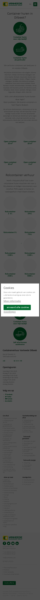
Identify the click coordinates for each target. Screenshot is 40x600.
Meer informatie (12, 301)
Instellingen (10, 312)
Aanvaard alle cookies (17, 307)
